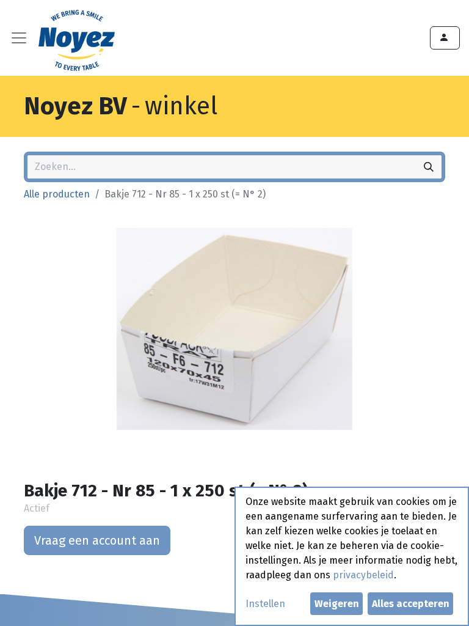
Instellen (265, 603)
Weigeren (336, 603)
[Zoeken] (429, 167)
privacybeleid (363, 575)
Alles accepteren (410, 603)
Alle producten (57, 194)
